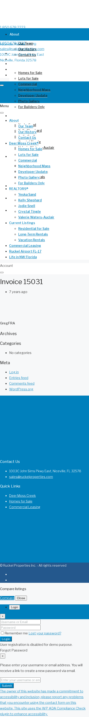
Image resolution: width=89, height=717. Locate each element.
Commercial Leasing (25, 245)
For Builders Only (31, 107)
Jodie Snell (26, 206)
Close (21, 598)
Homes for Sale (30, 73)
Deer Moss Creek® (24, 64)
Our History (27, 132)
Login (6, 639)
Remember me (17, 633)
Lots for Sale (28, 78)
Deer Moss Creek (22, 495)
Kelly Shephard (30, 200)
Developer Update (32, 172)
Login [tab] (14, 607)
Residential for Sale (33, 228)
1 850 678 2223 (12, 27)
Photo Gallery (29, 177)
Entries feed (18, 378)
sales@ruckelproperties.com (22, 33)
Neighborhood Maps (34, 166)
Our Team (25, 43)
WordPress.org (21, 389)
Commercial (27, 84)
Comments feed (21, 383)
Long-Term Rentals (33, 234)
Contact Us (27, 137)
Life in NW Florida (23, 257)
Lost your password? (45, 633)
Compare (7, 598)
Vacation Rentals (31, 240)
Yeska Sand (27, 194)
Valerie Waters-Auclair (36, 217)
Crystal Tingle (29, 211)
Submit (7, 685)
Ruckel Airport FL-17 (25, 251)
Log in (14, 372)
